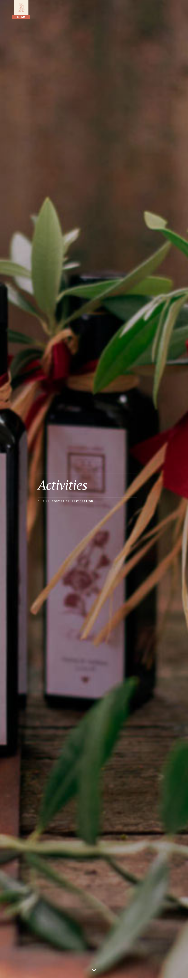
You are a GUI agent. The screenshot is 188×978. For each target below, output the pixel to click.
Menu (21, 17)
